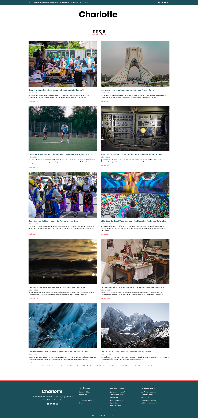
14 (77, 365)
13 (74, 365)
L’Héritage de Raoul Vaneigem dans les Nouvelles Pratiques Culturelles (133, 221)
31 (132, 365)
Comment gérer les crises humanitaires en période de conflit (56, 90)
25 (113, 365)
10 (64, 365)
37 (152, 365)
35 (145, 365)
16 (84, 365)
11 (68, 365)
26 (116, 365)
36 (148, 365)
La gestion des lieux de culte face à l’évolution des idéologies (57, 287)
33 (139, 365)
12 (71, 365)
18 (90, 365)
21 (100, 365)
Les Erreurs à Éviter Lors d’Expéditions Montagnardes (126, 352)
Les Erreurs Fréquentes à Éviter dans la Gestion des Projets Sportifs (60, 155)
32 (135, 365)
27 (119, 365)
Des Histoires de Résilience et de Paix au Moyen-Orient (54, 221)
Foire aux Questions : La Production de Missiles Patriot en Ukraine (131, 155)
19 (93, 365)
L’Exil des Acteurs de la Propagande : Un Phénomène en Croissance (132, 287)
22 (103, 365)
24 (110, 365)
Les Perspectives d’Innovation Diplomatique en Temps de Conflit (58, 352)
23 (106, 365)
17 (87, 365)
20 (97, 365)
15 (80, 365)
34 (142, 365)
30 (129, 365)
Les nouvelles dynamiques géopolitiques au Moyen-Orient (127, 90)
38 (155, 365)
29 (126, 365)
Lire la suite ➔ (33, 101)
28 (123, 365)
